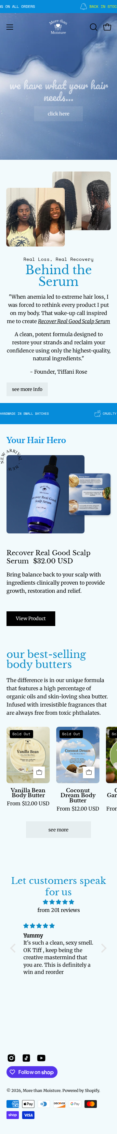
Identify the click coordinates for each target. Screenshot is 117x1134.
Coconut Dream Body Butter (78, 796)
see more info (27, 389)
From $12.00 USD (28, 803)
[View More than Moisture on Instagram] (11, 1058)
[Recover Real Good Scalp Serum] (45, 494)
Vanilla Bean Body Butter (28, 793)
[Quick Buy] (39, 772)
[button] (93, 27)
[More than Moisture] (58, 27)
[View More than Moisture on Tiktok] (26, 1058)
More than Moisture (41, 1090)
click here (59, 114)
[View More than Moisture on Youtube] (41, 1058)
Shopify (92, 1090)
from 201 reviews (58, 910)
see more (58, 830)
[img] (58, 902)
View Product (31, 618)
